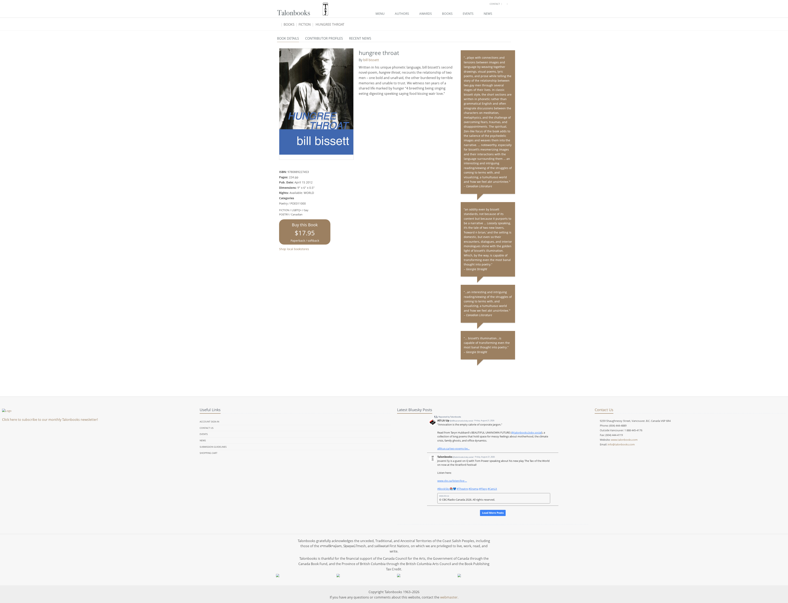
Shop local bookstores (294, 249)
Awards (425, 13)
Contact (495, 3)
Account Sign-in (209, 421)
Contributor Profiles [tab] (324, 38)
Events (468, 13)
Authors (402, 13)
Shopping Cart (208, 452)
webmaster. (449, 597)
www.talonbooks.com (624, 440)
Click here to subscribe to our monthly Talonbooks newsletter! (50, 419)
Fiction (305, 24)
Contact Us (206, 427)
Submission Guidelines (213, 446)
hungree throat (330, 24)
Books (447, 13)
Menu (380, 13)
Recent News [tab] (360, 38)
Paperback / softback (305, 232)
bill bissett (371, 60)
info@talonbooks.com (621, 444)
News (488, 13)
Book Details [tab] (288, 38)
